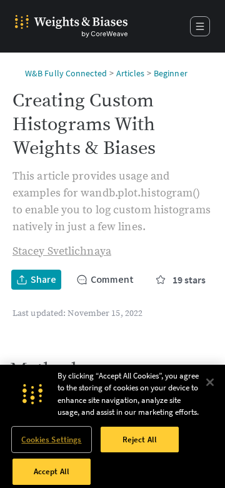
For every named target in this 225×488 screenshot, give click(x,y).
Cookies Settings (51, 439)
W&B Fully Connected (66, 73)
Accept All (51, 471)
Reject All (139, 439)
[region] (112, 426)
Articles (130, 73)
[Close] (210, 382)
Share (43, 280)
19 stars (189, 279)
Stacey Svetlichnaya (61, 251)
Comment (112, 280)
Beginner (171, 73)
